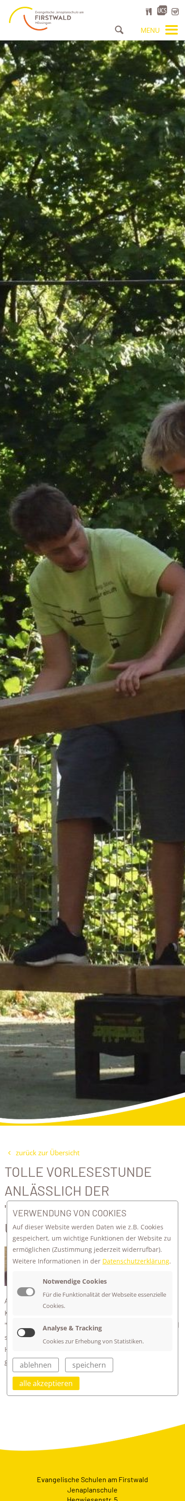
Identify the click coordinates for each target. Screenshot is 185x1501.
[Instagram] (175, 12)
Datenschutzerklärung (135, 1261)
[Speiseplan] (149, 12)
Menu (151, 30)
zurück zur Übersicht (46, 1152)
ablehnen (36, 1365)
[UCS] (162, 10)
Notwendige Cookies (75, 1281)
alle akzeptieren (46, 1383)
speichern (89, 1365)
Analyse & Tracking (72, 1328)
